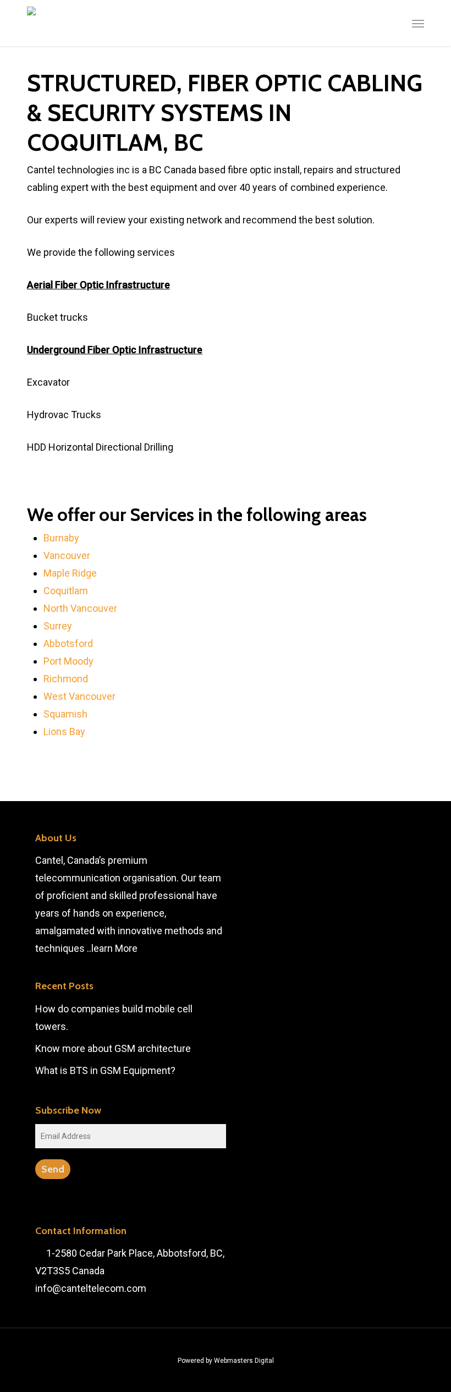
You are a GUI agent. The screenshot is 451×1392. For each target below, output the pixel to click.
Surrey (57, 626)
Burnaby (61, 538)
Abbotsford (68, 643)
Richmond (65, 678)
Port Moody (68, 661)
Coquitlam (65, 590)
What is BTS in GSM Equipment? (105, 1070)
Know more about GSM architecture (113, 1048)
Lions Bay (64, 731)
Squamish (65, 714)
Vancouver (66, 555)
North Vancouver (80, 608)
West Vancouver (79, 696)
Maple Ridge (70, 573)
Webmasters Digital (244, 1360)
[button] (418, 23)
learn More (114, 948)
